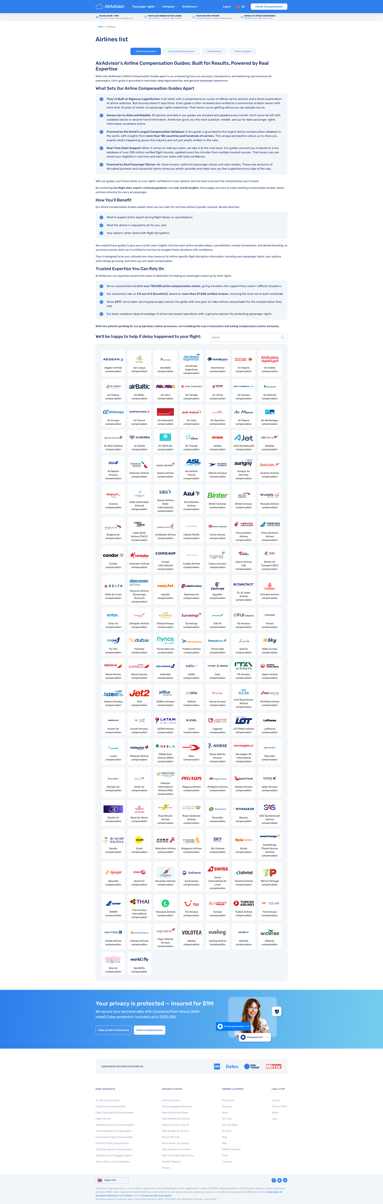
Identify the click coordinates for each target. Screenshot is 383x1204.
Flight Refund (103, 1118)
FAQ (224, 1143)
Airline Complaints (242, 51)
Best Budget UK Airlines (175, 1131)
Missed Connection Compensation (115, 1124)
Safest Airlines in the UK (175, 1124)
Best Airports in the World (176, 1149)
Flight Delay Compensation (111, 1106)
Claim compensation (149, 1030)
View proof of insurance (113, 1030)
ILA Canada (125, 1195)
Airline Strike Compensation (181, 51)
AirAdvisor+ (190, 6)
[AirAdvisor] (110, 7)
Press (225, 1155)
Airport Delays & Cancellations (113, 1161)
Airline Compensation (146, 51)
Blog (224, 1137)
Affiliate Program (231, 1149)
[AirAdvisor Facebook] (274, 1180)
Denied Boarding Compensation (113, 1131)
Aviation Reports (171, 1161)
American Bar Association (157, 1195)
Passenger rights (143, 6)
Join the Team (230, 1124)
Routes (166, 1167)
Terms (275, 1112)
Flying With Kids (171, 1137)
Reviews (226, 1131)
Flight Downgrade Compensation (114, 1149)
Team (225, 1112)
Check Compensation (269, 6)
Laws (275, 1118)
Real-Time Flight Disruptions (178, 1155)
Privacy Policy (279, 1106)
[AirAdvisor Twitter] (279, 1180)
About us (227, 1106)
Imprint (276, 1100)
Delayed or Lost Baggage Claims (114, 1155)
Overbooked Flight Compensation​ (114, 1137)
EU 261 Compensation (108, 1100)
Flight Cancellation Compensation (115, 1112)
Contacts (227, 1161)
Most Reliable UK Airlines (176, 1118)
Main (100, 26)
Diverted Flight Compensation (112, 1143)
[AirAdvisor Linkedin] (285, 1180)
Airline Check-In (171, 1100)
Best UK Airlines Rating (175, 1112)
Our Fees (227, 1118)
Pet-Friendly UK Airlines (175, 1143)
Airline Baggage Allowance (177, 1106)
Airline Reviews (214, 51)
